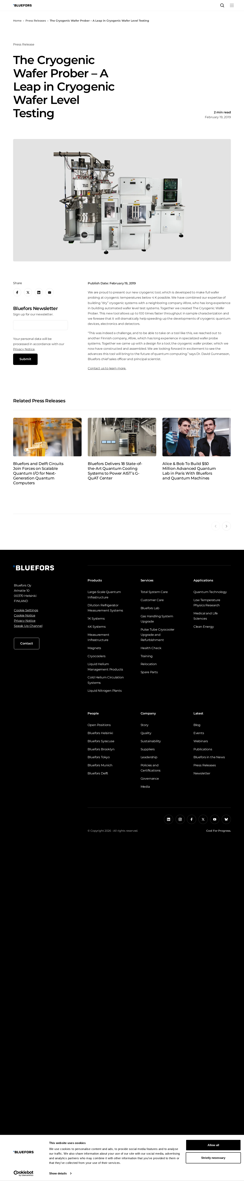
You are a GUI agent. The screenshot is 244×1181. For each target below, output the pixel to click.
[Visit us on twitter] (203, 819)
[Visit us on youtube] (214, 819)
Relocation (149, 664)
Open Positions (99, 725)
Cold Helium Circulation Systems (106, 680)
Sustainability (151, 741)
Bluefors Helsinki (100, 733)
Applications (203, 580)
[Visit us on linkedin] (168, 819)
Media (145, 786)
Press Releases (35, 20)
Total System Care (154, 592)
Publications (202, 749)
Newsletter (201, 773)
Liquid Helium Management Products (105, 666)
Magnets (94, 648)
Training (147, 656)
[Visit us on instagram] (180, 819)
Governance (150, 778)
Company (148, 713)
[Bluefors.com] (22, 5)
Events (198, 733)
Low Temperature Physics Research (206, 602)
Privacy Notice (24, 349)
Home (17, 20)
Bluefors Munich (100, 765)
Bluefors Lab (150, 608)
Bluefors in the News (209, 757)
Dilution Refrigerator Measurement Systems (105, 607)
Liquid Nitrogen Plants (105, 690)
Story (145, 725)
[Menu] (232, 5)
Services (147, 580)
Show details (58, 1173)
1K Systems (96, 618)
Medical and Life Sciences (205, 616)
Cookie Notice (24, 615)
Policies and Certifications (151, 767)
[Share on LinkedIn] (39, 292)
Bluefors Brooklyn (101, 749)
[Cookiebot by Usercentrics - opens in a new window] (23, 1173)
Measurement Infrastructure (98, 637)
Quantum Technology (210, 592)
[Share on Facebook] (17, 292)
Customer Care (152, 600)
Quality (146, 733)
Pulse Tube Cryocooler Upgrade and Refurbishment (158, 635)
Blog (196, 725)
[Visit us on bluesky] (226, 819)
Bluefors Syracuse (101, 741)
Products (95, 580)
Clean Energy (203, 626)
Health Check (151, 648)
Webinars (200, 741)
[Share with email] (50, 292)
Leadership (149, 757)
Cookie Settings (26, 610)
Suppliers (148, 749)
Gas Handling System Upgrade (157, 618)
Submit (25, 359)
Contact (26, 643)
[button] (222, 5)
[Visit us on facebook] (191, 819)
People (93, 713)
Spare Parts (149, 672)
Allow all (213, 1145)
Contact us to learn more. (107, 368)
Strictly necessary (213, 1157)
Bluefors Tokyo (99, 757)
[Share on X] (28, 292)
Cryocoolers (96, 656)
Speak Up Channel (28, 626)
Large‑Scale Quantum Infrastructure (104, 594)
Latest (198, 713)
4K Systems (97, 626)
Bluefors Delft (98, 773)
